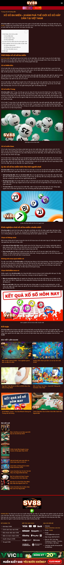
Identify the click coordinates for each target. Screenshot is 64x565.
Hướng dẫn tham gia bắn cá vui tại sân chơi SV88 (47, 361)
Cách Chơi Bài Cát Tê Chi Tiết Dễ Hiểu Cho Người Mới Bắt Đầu (20, 472)
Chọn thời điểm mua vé (11, 49)
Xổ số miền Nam (10, 39)
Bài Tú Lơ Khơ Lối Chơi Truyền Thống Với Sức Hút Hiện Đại (19, 477)
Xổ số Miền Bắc (9, 36)
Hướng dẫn (12, 12)
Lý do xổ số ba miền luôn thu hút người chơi (15, 41)
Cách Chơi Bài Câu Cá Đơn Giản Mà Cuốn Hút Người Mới (47, 412)
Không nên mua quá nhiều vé (13, 47)
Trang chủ (4, 12)
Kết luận (5, 51)
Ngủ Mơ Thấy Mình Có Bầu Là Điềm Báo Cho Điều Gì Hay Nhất (16, 387)
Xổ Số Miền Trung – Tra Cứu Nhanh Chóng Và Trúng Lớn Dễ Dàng (16, 412)
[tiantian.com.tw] (32, 3)
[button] (62, 3)
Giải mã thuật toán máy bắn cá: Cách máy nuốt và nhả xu (19, 461)
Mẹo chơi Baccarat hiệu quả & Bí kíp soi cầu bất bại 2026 (20, 432)
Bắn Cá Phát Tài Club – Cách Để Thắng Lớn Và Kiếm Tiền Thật (46, 387)
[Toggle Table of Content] (25, 32)
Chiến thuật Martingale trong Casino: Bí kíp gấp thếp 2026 (19, 450)
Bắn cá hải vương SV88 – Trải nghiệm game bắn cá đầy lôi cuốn (16, 361)
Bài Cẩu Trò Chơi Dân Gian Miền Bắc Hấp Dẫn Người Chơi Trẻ (20, 482)
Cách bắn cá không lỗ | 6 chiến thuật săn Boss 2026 (19, 466)
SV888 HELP (5, 513)
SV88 (51, 530)
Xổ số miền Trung (10, 38)
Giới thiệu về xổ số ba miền (10, 34)
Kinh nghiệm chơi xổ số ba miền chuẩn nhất (15, 43)
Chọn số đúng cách (10, 45)
